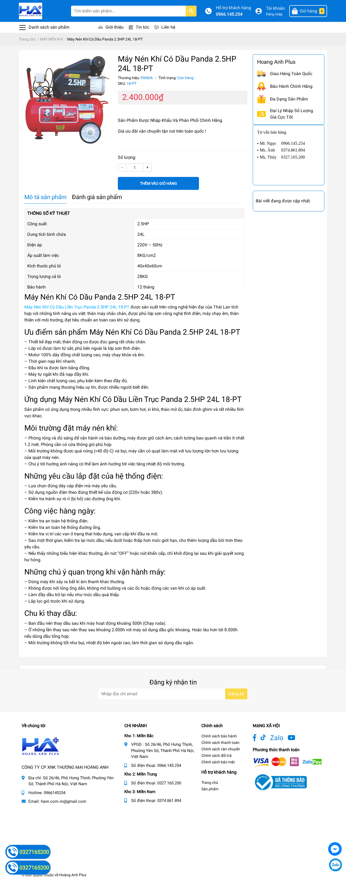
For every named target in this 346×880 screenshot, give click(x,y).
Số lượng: (127, 157)
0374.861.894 (169, 800)
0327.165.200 (169, 783)
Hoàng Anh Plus (72, 875)
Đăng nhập (274, 14)
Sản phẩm (209, 789)
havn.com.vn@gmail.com (63, 801)
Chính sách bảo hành (219, 736)
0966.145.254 (229, 14)
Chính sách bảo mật (218, 762)
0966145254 (54, 792)
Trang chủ (209, 782)
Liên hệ (168, 27)
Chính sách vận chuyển (220, 749)
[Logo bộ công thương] (280, 781)
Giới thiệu (114, 27)
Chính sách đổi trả (216, 755)
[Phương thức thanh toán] (287, 761)
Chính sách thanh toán (220, 742)
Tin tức (142, 27)
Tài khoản (275, 8)
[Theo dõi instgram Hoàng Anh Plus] (291, 738)
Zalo (276, 738)
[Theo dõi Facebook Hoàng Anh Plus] (254, 738)
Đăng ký (236, 693)
